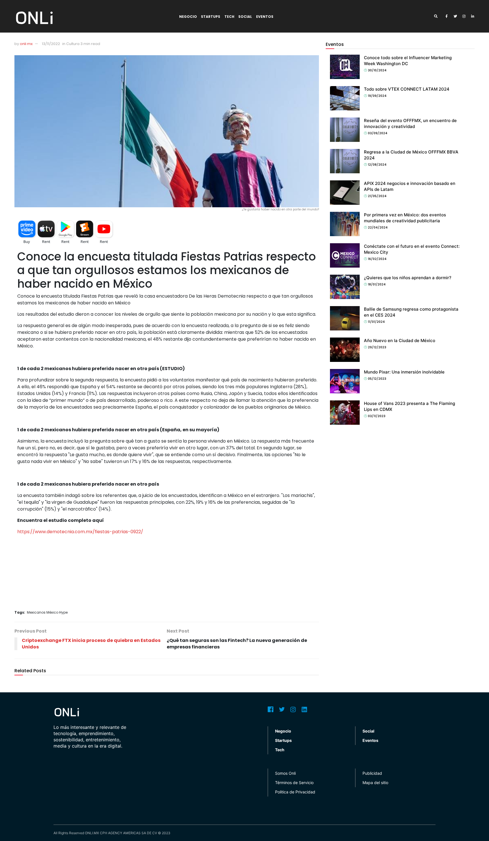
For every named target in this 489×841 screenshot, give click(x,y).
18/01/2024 (376, 284)
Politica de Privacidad (295, 791)
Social (245, 16)
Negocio (188, 16)
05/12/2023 (376, 378)
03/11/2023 (376, 416)
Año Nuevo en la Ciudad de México (399, 340)
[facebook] (446, 16)
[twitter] (455, 16)
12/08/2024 (377, 164)
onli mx (26, 43)
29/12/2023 (376, 347)
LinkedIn (304, 709)
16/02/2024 (377, 259)
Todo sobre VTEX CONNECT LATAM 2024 (406, 89)
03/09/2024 (377, 133)
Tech (229, 16)
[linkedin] (473, 16)
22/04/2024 (377, 227)
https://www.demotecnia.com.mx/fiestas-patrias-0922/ (80, 531)
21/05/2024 (377, 196)
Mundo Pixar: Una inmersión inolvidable (404, 372)
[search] (437, 16)
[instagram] (464, 16)
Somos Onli (285, 773)
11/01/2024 (376, 321)
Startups (210, 16)
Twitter (282, 709)
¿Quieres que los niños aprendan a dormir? (407, 277)
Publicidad (372, 773)
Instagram (293, 709)
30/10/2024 (377, 70)
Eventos (264, 16)
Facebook (270, 709)
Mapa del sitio (375, 782)
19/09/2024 (377, 95)
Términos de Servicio (294, 782)
